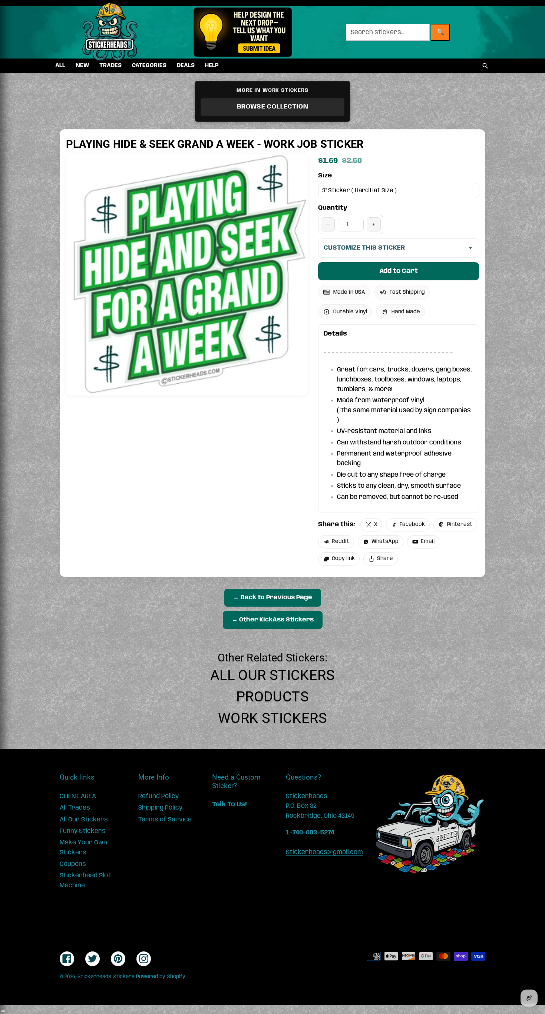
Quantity (332, 207)
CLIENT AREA (78, 796)
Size (325, 175)
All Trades (75, 807)
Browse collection (272, 106)
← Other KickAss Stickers (273, 620)
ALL (60, 66)
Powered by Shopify (160, 976)
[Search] (485, 66)
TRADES (110, 66)
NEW (82, 66)
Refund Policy (158, 796)
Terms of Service (165, 819)
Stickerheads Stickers (106, 976)
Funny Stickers (83, 831)
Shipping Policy (160, 807)
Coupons (73, 864)
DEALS (186, 66)
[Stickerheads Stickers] (110, 32)
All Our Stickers (272, 675)
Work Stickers (272, 718)
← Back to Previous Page (272, 597)
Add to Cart (398, 271)
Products (272, 696)
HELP (212, 66)
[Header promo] (243, 32)
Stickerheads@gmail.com (324, 852)
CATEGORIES (149, 66)
